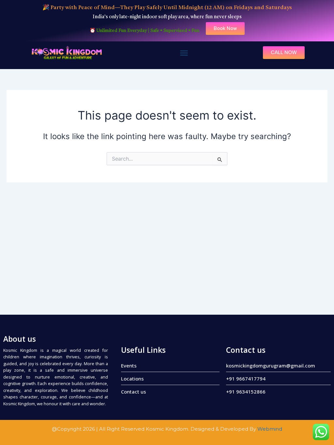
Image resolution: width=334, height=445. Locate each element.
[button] (183, 52)
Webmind (269, 429)
